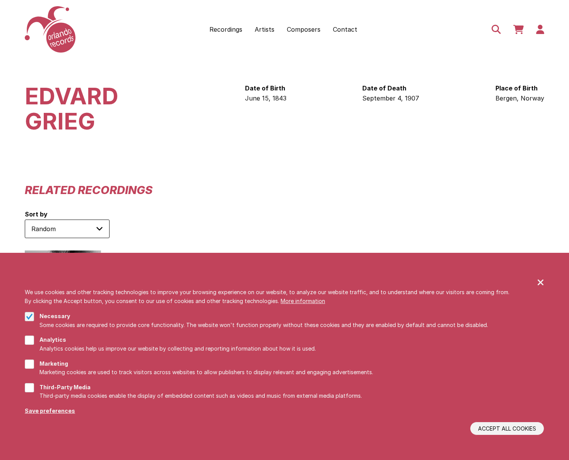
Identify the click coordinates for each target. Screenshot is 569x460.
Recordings (225, 29)
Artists (264, 29)
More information (303, 301)
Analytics (52, 339)
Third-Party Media (65, 387)
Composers (303, 29)
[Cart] (518, 29)
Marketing (53, 363)
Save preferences (50, 410)
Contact (345, 29)
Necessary (54, 316)
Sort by (36, 214)
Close (540, 283)
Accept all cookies (507, 428)
